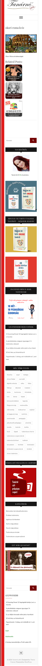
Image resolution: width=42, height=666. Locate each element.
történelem (30, 445)
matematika (24, 405)
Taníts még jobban (12, 524)
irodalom (27, 388)
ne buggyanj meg (12, 414)
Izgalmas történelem (13, 519)
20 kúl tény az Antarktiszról (15, 352)
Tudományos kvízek (12, 532)
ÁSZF (7, 631)
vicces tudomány (12, 453)
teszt (8, 431)
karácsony (17, 392)
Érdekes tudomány (12, 515)
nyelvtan (24, 414)
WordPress (28, 662)
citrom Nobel (11, 379)
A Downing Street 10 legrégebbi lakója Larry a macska (21, 603)
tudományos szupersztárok (15, 436)
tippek (16, 431)
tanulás (9, 427)
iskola (9, 392)
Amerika (9, 375)
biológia (25, 375)
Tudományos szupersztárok (15, 536)
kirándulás (28, 392)
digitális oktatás (12, 383)
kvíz (8, 396)
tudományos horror (28, 431)
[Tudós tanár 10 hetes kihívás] (21, 308)
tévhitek (20, 445)
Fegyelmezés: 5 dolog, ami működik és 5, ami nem (20, 623)
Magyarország (11, 405)
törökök (29, 449)
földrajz (9, 388)
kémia (15, 396)
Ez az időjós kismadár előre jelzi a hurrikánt (21, 348)
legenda (25, 401)
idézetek (18, 388)
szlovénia (28, 423)
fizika (29, 383)
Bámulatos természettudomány (17, 511)
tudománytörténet (13, 440)
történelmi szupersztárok (15, 449)
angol (18, 375)
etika (22, 383)
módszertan (22, 410)
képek (23, 396)
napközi (31, 410)
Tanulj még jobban (12, 528)
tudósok (25, 440)
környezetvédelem (13, 401)
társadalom (10, 445)
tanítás (26, 427)
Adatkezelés (9, 636)
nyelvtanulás (11, 418)
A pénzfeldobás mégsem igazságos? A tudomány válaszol (18, 610)
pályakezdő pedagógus (14, 423)
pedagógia (22, 418)
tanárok (17, 427)
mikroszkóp (10, 410)
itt (20, 175)
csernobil (22, 379)
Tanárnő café (17, 660)
